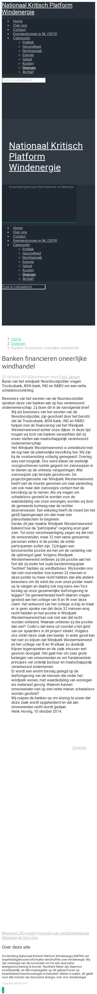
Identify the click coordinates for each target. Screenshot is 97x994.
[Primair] (39, 203)
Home (16, 339)
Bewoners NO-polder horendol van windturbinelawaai (45, 933)
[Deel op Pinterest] (37, 856)
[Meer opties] (37, 928)
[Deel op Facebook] (37, 820)
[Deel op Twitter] (37, 784)
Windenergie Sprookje (20, 937)
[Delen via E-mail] (37, 892)
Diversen (18, 343)
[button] (3, 990)
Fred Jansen (69, 377)
